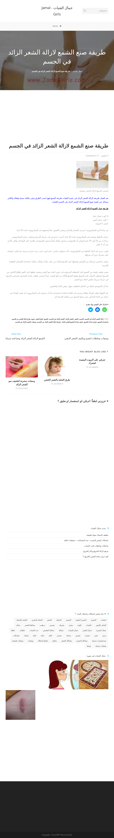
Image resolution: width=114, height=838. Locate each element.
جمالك (61, 630)
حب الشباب (34, 630)
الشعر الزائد (69, 319)
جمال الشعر (87, 630)
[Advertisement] (57, 120)
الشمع (46, 319)
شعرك (87, 635)
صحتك (68, 635)
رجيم (104, 635)
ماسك (26, 635)
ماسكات (16, 635)
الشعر (103, 155)
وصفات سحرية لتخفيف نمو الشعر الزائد (22, 382)
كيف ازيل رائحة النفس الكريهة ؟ (95, 556)
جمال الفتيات (77, 71)
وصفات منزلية (100, 646)
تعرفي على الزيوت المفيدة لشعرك (92, 361)
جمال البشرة (101, 630)
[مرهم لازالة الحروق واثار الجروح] (20, 705)
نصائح (55, 640)
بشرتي (52, 625)
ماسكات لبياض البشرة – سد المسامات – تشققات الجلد (86, 540)
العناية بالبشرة (37, 620)
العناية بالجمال (21, 620)
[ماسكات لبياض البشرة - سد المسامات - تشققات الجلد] (20, 674)
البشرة (93, 620)
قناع (34, 635)
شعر (96, 635)
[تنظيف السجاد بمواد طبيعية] (93, 674)
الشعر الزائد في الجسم (57, 319)
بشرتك (61, 625)
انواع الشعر (39, 319)
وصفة (89, 646)
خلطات (22, 630)
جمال (18, 625)
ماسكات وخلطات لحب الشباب (96, 545)
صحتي (59, 635)
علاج (50, 635)
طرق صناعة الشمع (90, 322)
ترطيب (42, 625)
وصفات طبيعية (17, 640)
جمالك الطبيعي (48, 630)
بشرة (71, 625)
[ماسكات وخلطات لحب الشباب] (63, 674)
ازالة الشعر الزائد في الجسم (94, 319)
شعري (78, 635)
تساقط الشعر (30, 625)
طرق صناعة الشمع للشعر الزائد (72, 322)
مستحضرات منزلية (99, 640)
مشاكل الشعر (66, 640)
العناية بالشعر (101, 625)
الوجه (79, 625)
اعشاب (103, 620)
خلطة (13, 630)
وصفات (30, 640)
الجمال (58, 620)
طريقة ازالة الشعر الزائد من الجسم (49, 322)
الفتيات (88, 625)
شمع (33, 319)
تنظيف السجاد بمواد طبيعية (97, 535)
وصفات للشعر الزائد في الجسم (25, 322)
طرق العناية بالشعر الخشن (57, 379)
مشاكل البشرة (81, 640)
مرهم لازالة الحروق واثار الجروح (95, 551)
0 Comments (91, 155)
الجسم (81, 319)
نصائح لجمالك (43, 640)
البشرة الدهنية (81, 620)
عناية (42, 635)
